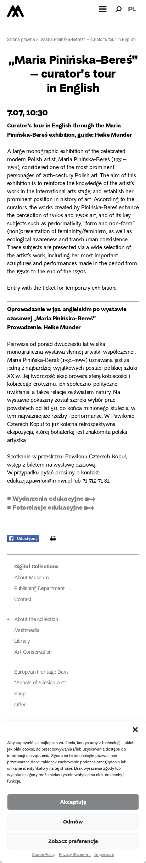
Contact (23, 599)
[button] (135, 729)
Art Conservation (33, 652)
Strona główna (21, 40)
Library (22, 641)
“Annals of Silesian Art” (40, 683)
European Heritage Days (41, 672)
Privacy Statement (75, 855)
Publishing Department (39, 588)
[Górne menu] (103, 9)
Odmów (73, 821)
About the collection (36, 619)
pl (132, 9)
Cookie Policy (43, 855)
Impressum (104, 855)
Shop (20, 694)
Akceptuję (73, 802)
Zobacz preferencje (73, 841)
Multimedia (27, 630)
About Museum (31, 578)
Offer (20, 705)
